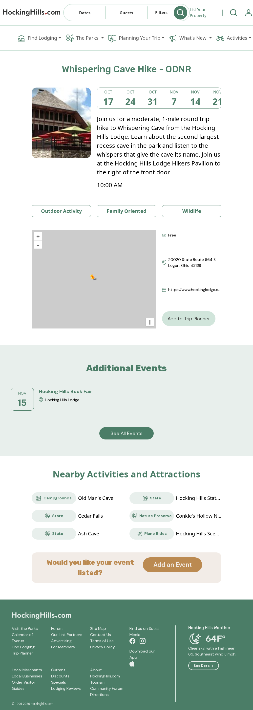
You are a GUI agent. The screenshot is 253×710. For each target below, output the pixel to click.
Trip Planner (22, 653)
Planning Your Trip (139, 38)
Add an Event (172, 564)
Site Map (98, 628)
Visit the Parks (25, 628)
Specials (58, 682)
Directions (99, 694)
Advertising (61, 640)
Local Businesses (27, 676)
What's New (193, 38)
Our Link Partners (66, 634)
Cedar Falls (90, 515)
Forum (57, 628)
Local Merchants (27, 670)
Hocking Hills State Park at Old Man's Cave (198, 498)
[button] (84, 12)
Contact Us (100, 634)
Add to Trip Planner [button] (189, 318)
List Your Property (198, 12)
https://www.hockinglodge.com (194, 289)
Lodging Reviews (66, 688)
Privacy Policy (102, 647)
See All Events (126, 433)
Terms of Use (102, 640)
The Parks (88, 38)
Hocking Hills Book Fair (65, 391)
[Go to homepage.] (31, 13)
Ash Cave (88, 533)
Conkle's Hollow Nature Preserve (198, 515)
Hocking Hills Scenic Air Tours (198, 533)
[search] (233, 12)
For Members (63, 647)
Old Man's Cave (95, 498)
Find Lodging (42, 38)
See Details (203, 665)
